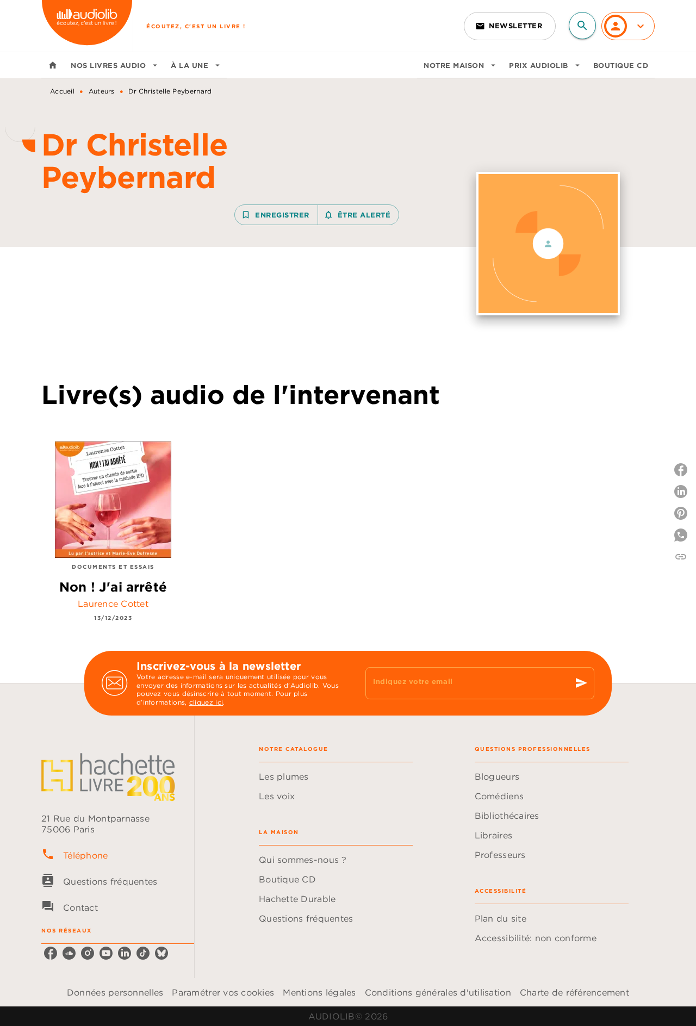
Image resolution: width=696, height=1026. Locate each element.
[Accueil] (87, 26)
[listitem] (50, 953)
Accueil (62, 91)
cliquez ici (206, 703)
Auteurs (102, 91)
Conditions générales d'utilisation (438, 992)
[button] (510, 26)
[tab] (52, 65)
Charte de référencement (574, 992)
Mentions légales (319, 992)
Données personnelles (115, 992)
